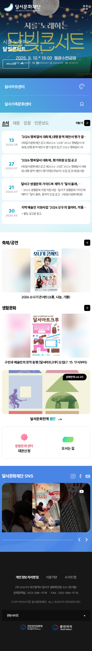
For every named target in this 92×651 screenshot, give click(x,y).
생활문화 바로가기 (87, 308)
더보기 (79, 123)
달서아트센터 (15, 86)
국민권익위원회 (31, 629)
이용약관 (52, 577)
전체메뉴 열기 (85, 7)
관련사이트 (13, 615)
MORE (11, 64)
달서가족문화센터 (18, 104)
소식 (5, 123)
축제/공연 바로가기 (87, 243)
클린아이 (62, 629)
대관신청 (24, 448)
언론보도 (41, 123)
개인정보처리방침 (27, 577)
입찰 (27, 123)
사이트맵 (70, 577)
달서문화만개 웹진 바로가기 (60, 419)
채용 (16, 123)
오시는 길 (68, 448)
